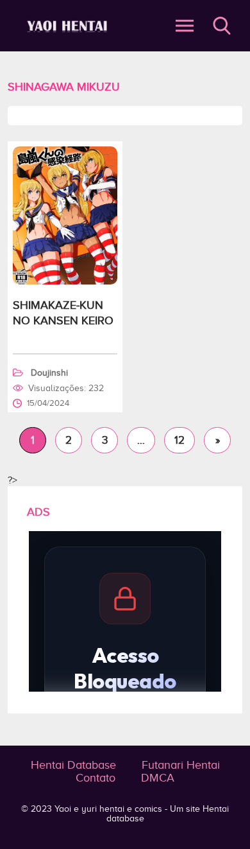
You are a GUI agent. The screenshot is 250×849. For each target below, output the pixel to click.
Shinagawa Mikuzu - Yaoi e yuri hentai (69, 26)
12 (179, 440)
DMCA (157, 777)
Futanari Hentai (181, 764)
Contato (95, 777)
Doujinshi (49, 373)
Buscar (222, 26)
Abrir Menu (185, 26)
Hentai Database (73, 764)
